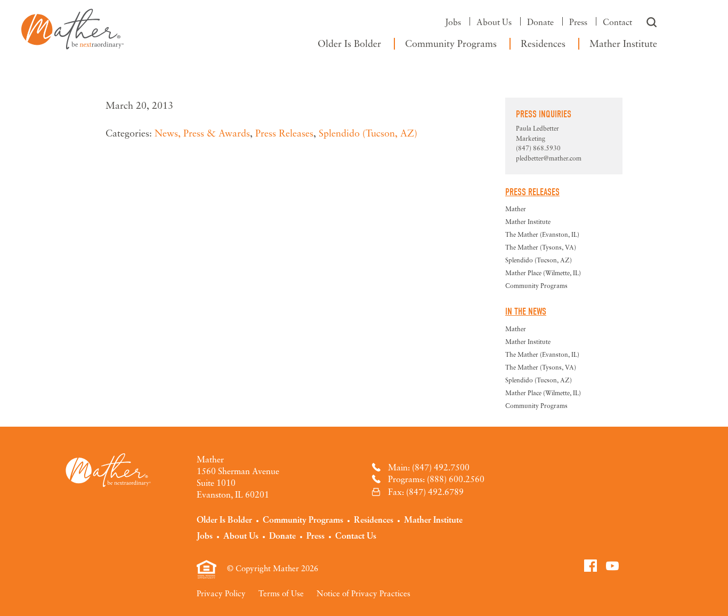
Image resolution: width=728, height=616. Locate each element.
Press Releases (284, 133)
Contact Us (355, 535)
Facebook (590, 565)
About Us (494, 22)
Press (578, 22)
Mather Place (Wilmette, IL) (543, 273)
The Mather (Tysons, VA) (540, 247)
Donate (540, 22)
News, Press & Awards (202, 133)
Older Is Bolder (349, 43)
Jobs (453, 22)
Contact (617, 22)
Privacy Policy (221, 593)
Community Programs (451, 43)
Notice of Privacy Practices (363, 593)
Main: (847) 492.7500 (429, 467)
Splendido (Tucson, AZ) (368, 133)
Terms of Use (281, 593)
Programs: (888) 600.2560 (436, 479)
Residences (543, 43)
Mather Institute (623, 43)
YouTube (612, 565)
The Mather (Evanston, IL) (542, 234)
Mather (72, 26)
